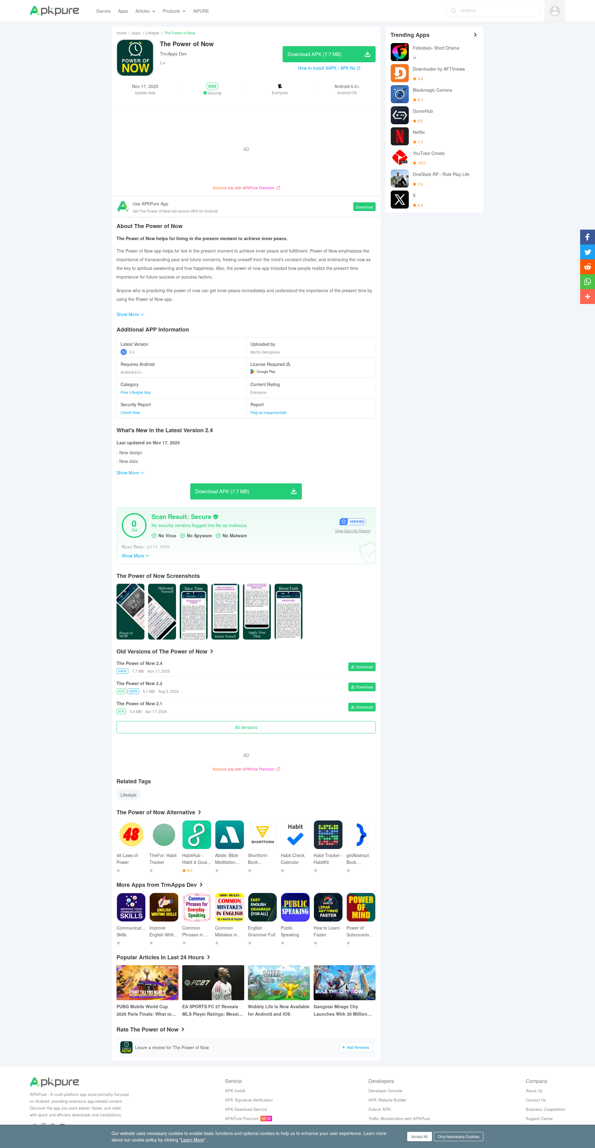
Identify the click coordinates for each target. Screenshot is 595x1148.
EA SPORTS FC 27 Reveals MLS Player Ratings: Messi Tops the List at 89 (210, 1010)
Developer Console (385, 1090)
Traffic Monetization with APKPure (399, 1118)
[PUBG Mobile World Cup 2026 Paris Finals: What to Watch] (147, 982)
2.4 (131, 351)
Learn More (192, 1140)
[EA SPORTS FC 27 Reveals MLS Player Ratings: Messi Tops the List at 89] (213, 982)
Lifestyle (152, 32)
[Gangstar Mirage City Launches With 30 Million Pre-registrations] (345, 982)
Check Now (130, 412)
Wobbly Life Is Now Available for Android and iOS (279, 1010)
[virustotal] (216, 517)
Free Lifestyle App (136, 392)
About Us (534, 1090)
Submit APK (379, 1109)
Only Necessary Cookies (458, 1136)
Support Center (539, 1118)
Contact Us (536, 1100)
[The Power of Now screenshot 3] (225, 612)
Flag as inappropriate (268, 412)
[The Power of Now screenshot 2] (194, 612)
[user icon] (554, 11)
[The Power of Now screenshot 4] (257, 612)
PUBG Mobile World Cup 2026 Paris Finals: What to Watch (144, 1010)
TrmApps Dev (173, 54)
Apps (136, 32)
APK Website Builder (387, 1100)
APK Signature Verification (249, 1100)
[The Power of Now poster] (130, 612)
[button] (212, 89)
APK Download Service (246, 1109)
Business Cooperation (545, 1109)
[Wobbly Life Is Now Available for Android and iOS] (279, 982)
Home (122, 32)
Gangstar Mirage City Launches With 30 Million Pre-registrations (340, 1010)
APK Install (235, 1090)
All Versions (246, 727)
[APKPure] (54, 11)
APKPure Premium (242, 1118)
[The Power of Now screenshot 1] (162, 612)
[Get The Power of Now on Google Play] (262, 371)
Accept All (419, 1136)
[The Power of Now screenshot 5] (288, 612)
